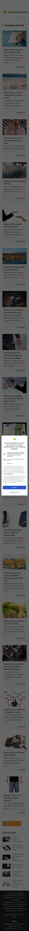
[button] (14, 463)
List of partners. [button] (9, 474)
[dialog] (14, 466)
